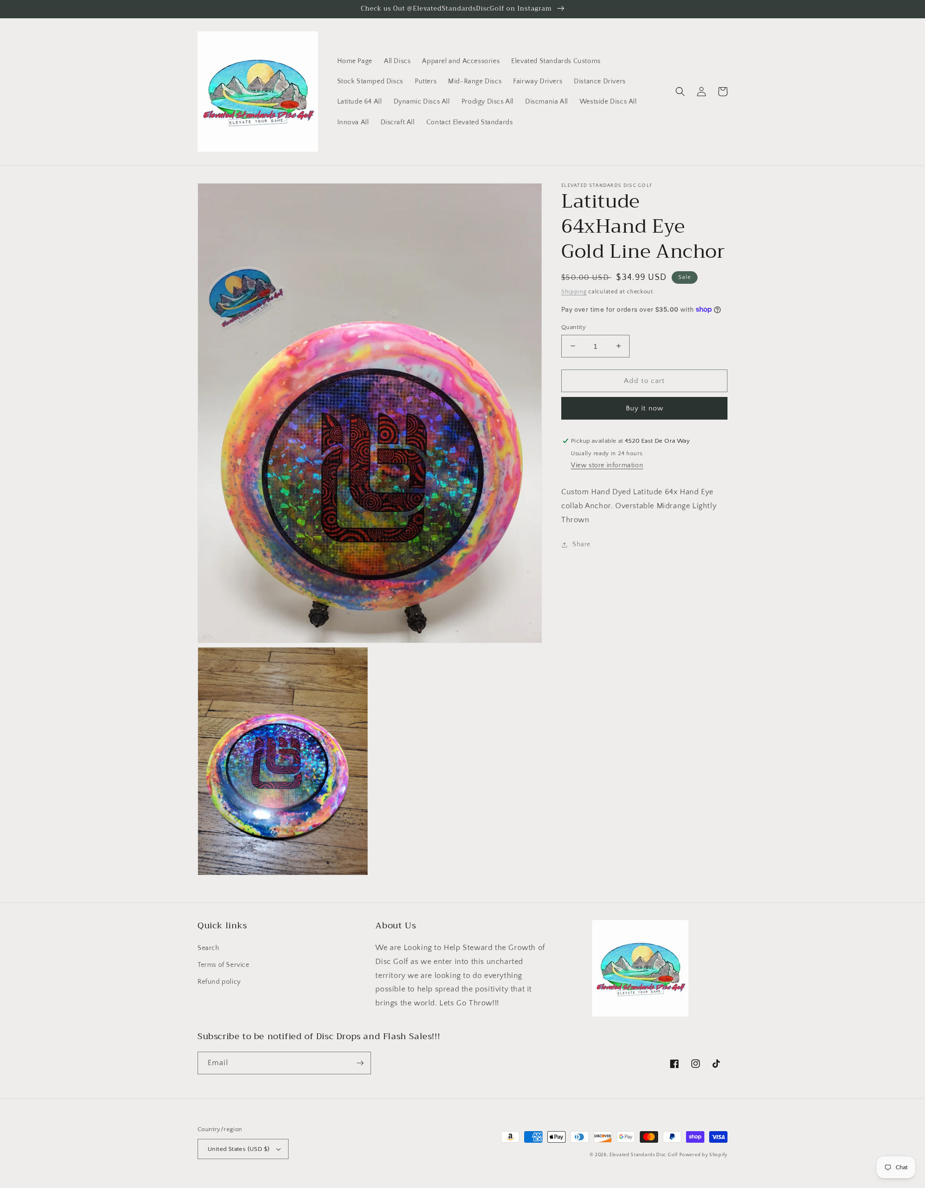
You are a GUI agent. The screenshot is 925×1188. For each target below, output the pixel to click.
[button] (680, 91)
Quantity (573, 326)
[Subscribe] (359, 1063)
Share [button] (581, 544)
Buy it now (644, 408)
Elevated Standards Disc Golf (643, 1155)
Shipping (574, 292)
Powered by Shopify (703, 1155)
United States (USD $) (238, 1149)
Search (209, 948)
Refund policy (219, 982)
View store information (607, 465)
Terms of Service (224, 965)
